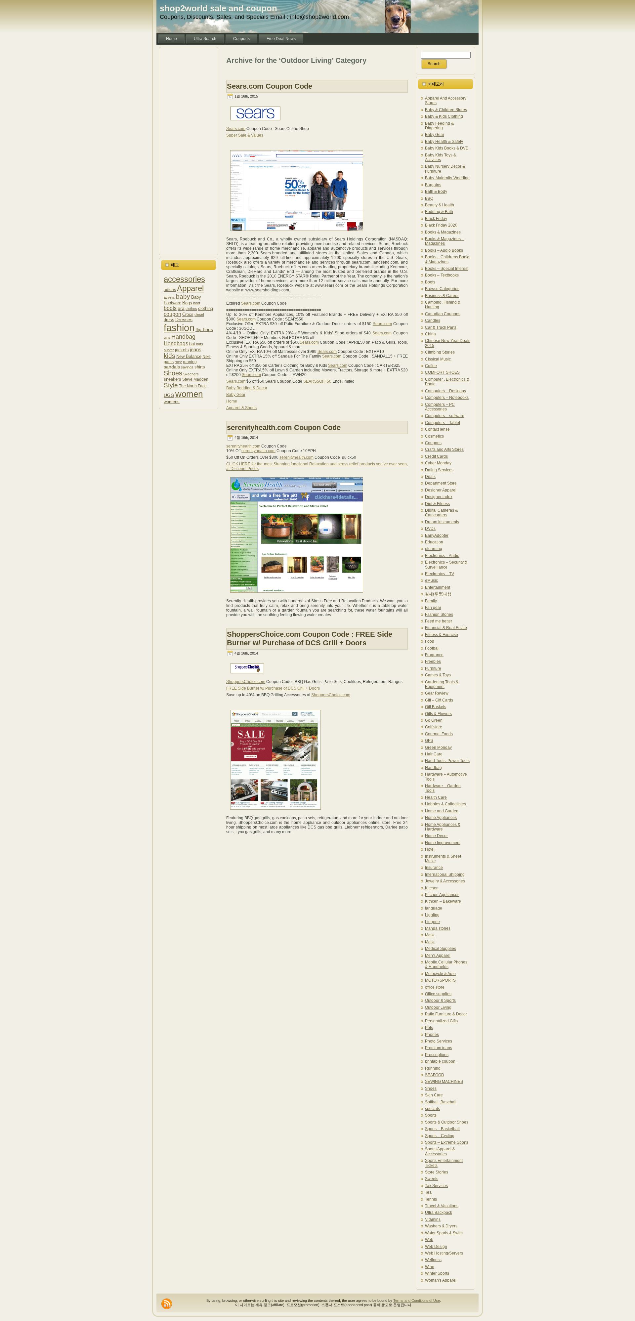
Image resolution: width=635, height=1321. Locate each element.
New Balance (188, 356)
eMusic (431, 580)
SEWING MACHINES (444, 1081)
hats (199, 344)
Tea (428, 1192)
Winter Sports (437, 1273)
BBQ (429, 198)
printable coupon (440, 1061)
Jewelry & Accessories (445, 881)
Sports (431, 1115)
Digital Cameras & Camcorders (441, 512)
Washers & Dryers (441, 1226)
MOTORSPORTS (440, 980)
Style (171, 385)
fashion (179, 327)
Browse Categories (442, 288)
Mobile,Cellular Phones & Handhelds (446, 964)
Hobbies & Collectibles (445, 804)
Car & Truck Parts (440, 327)
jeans (195, 349)
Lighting (432, 915)
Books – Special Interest (446, 268)
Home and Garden (441, 811)
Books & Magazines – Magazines (444, 241)
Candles (432, 320)
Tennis (431, 1199)
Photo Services (438, 1041)
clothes (191, 309)
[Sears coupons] (296, 233)
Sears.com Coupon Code (269, 86)
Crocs (187, 314)
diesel (199, 315)
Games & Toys (438, 675)
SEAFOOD (434, 1075)
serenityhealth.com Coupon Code (284, 427)
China (430, 334)
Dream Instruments (442, 522)
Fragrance (434, 655)
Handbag (183, 336)
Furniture (433, 668)
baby (183, 296)
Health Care (436, 797)
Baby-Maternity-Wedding (447, 178)
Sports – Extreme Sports (446, 1142)
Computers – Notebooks (447, 397)
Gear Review (436, 693)
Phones (432, 1034)
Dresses (183, 319)
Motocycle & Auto (440, 973)
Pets (429, 1027)
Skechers (191, 374)
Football (432, 648)
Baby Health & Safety (444, 141)
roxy (178, 362)
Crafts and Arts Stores (444, 449)
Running (433, 1068)
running (190, 362)
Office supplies (438, 994)
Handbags (176, 343)
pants (169, 362)
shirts (199, 367)
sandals (172, 366)
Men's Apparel (437, 955)
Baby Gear (235, 394)
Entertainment (437, 587)
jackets (182, 349)
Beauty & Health (439, 205)
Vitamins (433, 1219)
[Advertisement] (188, 151)
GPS (429, 740)
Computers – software (444, 415)
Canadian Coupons (442, 314)
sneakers (172, 379)
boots (170, 308)
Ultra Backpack (438, 1212)
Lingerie (432, 921)
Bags (187, 302)
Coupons (433, 443)
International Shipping (445, 874)
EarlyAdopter (436, 535)
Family (431, 601)
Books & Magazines (443, 232)
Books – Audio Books (444, 250)
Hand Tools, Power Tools (447, 760)
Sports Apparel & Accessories (440, 1151)
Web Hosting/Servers (444, 1253)
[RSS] (166, 1304)
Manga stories (437, 928)
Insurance (434, 867)
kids (169, 355)
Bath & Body (436, 191)
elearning (433, 548)
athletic (169, 297)
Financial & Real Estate (446, 627)
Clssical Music (438, 359)
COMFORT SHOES (442, 372)
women (189, 394)
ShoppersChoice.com (245, 681)
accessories (184, 279)
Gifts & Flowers (438, 713)
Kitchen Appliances (442, 894)
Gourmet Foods (439, 734)
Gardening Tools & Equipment (441, 684)
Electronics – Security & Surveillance (446, 564)
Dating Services (439, 470)
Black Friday (436, 218)
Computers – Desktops (445, 391)
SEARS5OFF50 (317, 381)
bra (181, 308)
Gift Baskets (435, 706)
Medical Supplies (440, 948)
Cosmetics (434, 436)
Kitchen (432, 888)
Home (231, 401)
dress (169, 320)
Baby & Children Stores (446, 109)
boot (196, 303)
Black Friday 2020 (441, 225)
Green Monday (438, 747)
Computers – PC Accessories (440, 406)
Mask (430, 935)
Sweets (431, 1178)
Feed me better (438, 621)
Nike (206, 356)
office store (434, 987)
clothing (205, 308)
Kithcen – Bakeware (443, 901)
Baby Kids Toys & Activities (440, 157)
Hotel (430, 849)
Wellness (433, 1259)
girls (167, 337)
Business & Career (442, 295)
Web (429, 1239)
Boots (430, 282)
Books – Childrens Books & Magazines (447, 259)
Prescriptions (436, 1054)
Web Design (436, 1246)
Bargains (433, 185)
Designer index (438, 496)
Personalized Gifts (441, 1021)
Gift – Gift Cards (439, 700)
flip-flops (204, 329)
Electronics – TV (439, 574)
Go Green (434, 720)
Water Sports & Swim (444, 1233)
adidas (170, 289)
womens (172, 401)
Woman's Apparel (440, 1280)
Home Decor (436, 835)
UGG (169, 395)
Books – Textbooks (442, 275)
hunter (169, 350)
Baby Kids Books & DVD (447, 148)
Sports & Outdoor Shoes (446, 1122)
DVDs (430, 528)
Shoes (173, 373)
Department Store (441, 483)
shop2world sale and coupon (218, 8)
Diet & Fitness (437, 503)
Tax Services (436, 1185)
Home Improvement (442, 842)
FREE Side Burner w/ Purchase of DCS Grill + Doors (273, 688)
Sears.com (235, 128)
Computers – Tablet (442, 422)
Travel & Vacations (441, 1206)
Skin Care (434, 1095)
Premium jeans (438, 1047)
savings (187, 367)
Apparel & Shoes (241, 407)
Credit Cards (436, 456)
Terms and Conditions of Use (416, 1300)
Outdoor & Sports (440, 1000)
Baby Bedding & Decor (246, 388)
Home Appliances (441, 817)
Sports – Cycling (439, 1135)
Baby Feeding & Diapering (439, 125)
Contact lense (437, 429)
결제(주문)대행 (438, 594)
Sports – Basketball (442, 1129)
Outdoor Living (438, 1007)
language (433, 908)
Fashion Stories (439, 614)
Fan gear (433, 607)
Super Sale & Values (244, 135)
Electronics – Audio (442, 555)
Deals (430, 476)
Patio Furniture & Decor (446, 1014)
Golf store (433, 727)
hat (192, 343)
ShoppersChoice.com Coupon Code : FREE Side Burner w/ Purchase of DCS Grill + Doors (309, 638)
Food (429, 641)
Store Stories (436, 1172)
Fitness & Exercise (441, 634)
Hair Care (434, 754)
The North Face (193, 386)
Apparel (190, 288)
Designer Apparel (440, 490)
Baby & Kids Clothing (444, 116)
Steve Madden (195, 379)
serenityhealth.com (243, 446)
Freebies (433, 661)
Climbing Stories (440, 352)
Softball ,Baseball (440, 1102)
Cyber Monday (438, 463)
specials (432, 1108)
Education (434, 542)
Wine (429, 1266)
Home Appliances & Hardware (442, 826)
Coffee (431, 365)
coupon (172, 314)
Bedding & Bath (439, 211)
